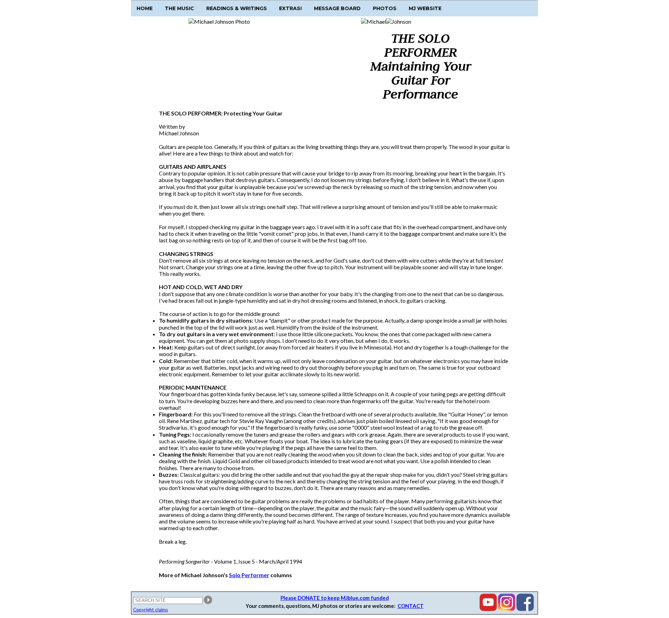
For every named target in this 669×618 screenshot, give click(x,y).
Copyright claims (150, 609)
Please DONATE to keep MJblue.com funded (334, 598)
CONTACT (411, 606)
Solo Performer (249, 575)
